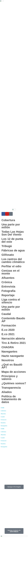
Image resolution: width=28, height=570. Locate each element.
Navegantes (9, 351)
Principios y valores (9, 378)
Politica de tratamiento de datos (11, 399)
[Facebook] (3, 214)
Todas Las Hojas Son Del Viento (12, 233)
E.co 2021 (8, 334)
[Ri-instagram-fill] (11, 214)
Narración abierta (13, 338)
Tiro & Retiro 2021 (13, 342)
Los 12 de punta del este (12, 240)
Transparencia (11, 387)
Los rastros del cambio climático (13, 261)
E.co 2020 (8, 329)
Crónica (6, 282)
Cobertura (8, 220)
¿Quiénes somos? (13, 383)
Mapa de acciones (13, 371)
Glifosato (7, 254)
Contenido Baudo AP (13, 320)
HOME (2, 407)
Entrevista (8, 286)
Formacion (3, 419)
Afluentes (7, 277)
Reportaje (8, 295)
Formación (8, 325)
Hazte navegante (12, 355)
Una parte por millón (10, 226)
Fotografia (8, 290)
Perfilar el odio (11, 266)
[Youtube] (7, 214)
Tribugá (6, 246)
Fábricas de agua (13, 250)
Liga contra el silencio (10, 301)
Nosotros (7, 360)
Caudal (6, 314)
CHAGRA (7, 347)
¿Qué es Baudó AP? (11, 366)
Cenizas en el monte (10, 272)
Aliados (6, 392)
